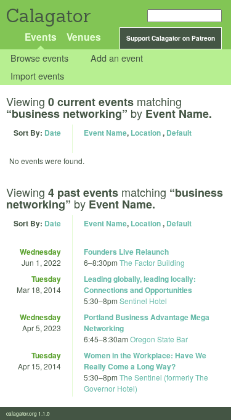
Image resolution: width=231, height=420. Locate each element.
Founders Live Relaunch (126, 251)
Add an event (117, 58)
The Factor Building (152, 262)
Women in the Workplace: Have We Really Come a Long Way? (145, 361)
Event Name (105, 132)
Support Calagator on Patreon (170, 38)
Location (146, 132)
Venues (84, 37)
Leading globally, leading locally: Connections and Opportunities (140, 284)
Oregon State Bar (159, 339)
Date (52, 132)
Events (41, 37)
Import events (37, 75)
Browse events (39, 58)
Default (179, 132)
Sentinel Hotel (143, 300)
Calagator (47, 15)
